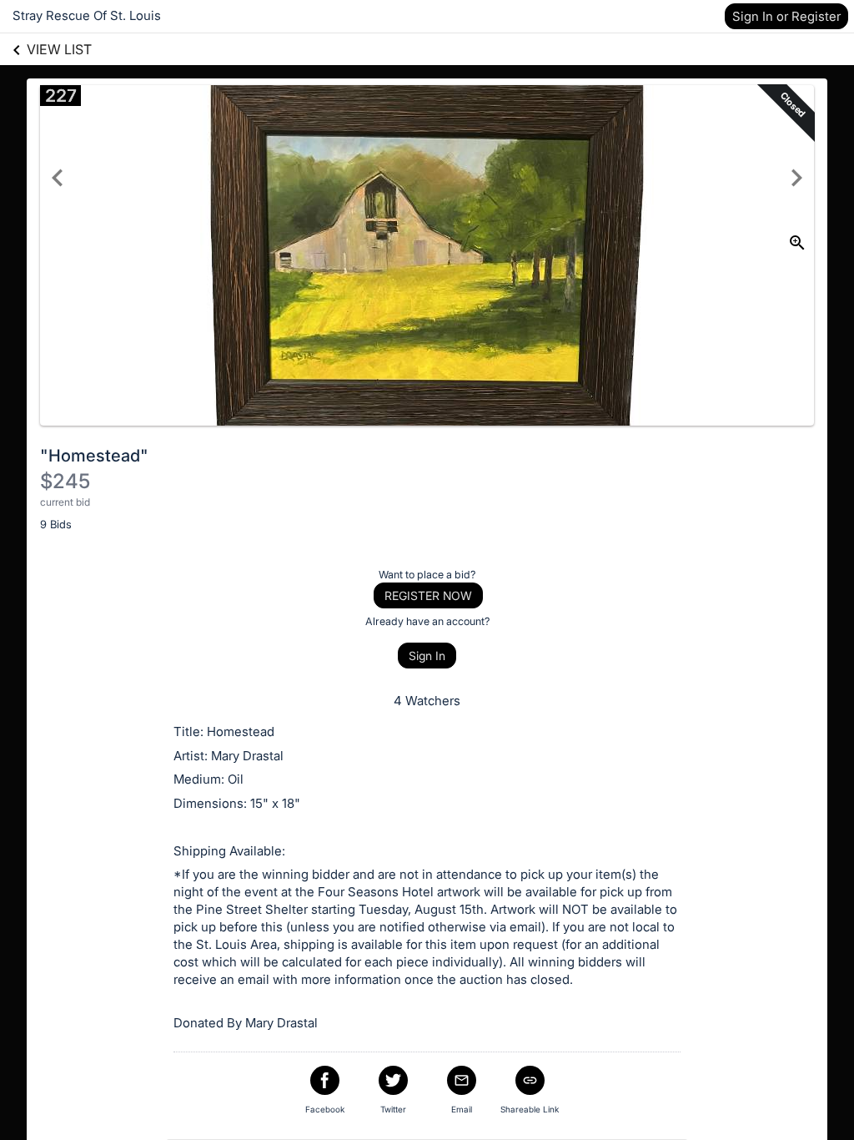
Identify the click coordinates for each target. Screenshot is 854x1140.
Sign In (427, 655)
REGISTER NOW (428, 595)
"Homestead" (94, 456)
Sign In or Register (786, 16)
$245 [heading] (65, 481)
